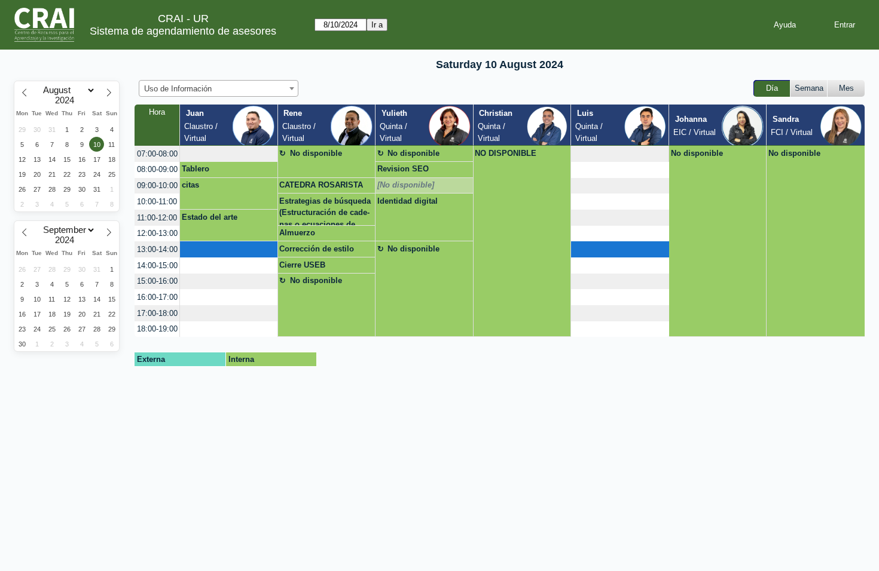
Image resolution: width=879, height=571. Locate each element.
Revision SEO (403, 168)
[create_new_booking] (228, 154)
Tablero (195, 168)
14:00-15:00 (157, 265)
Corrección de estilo (316, 248)
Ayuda (785, 24)
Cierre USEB (302, 264)
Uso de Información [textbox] (178, 88)
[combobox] (218, 88)
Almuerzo (297, 232)
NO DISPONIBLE (505, 153)
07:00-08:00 (157, 153)
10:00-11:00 (157, 201)
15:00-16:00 (157, 281)
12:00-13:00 (157, 233)
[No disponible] (405, 184)
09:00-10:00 (157, 185)
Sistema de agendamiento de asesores (183, 31)
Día (772, 88)
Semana (809, 88)
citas (190, 184)
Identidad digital (407, 201)
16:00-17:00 (157, 297)
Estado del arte (209, 217)
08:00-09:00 (157, 169)
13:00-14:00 (157, 249)
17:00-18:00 (157, 313)
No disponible (316, 153)
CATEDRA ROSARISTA (321, 184)
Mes (846, 88)
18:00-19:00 (157, 328)
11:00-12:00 (157, 217)
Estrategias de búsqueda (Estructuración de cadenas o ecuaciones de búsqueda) (325, 211)
